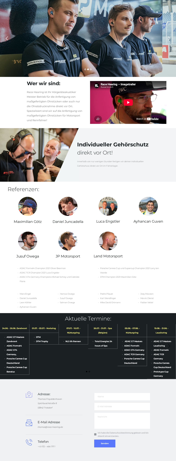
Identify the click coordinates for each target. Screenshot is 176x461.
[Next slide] (169, 38)
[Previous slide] (7, 38)
